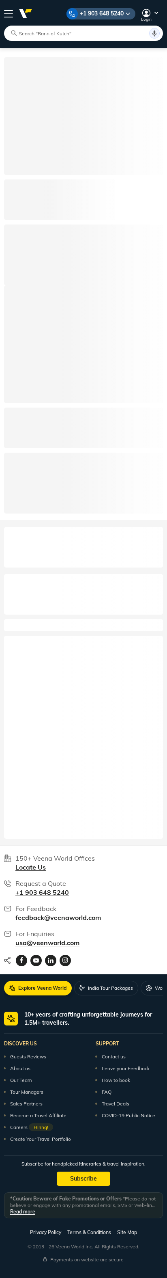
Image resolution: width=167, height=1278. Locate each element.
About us (20, 1068)
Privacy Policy (45, 1232)
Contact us (114, 1056)
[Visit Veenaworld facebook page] (21, 960)
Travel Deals (115, 1104)
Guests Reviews (28, 1056)
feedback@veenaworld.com (58, 917)
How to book (116, 1080)
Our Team (21, 1080)
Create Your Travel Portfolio (40, 1139)
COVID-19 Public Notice (128, 1115)
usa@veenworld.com (47, 943)
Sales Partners (26, 1104)
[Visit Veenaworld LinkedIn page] (50, 960)
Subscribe (83, 1178)
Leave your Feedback (126, 1068)
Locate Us (30, 867)
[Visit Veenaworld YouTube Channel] (36, 960)
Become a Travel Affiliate (38, 1115)
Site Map (127, 1232)
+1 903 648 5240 (102, 13)
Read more (22, 1212)
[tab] (38, 988)
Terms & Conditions (89, 1232)
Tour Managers (26, 1092)
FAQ (106, 1092)
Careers (29, 1127)
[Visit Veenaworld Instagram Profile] (65, 960)
